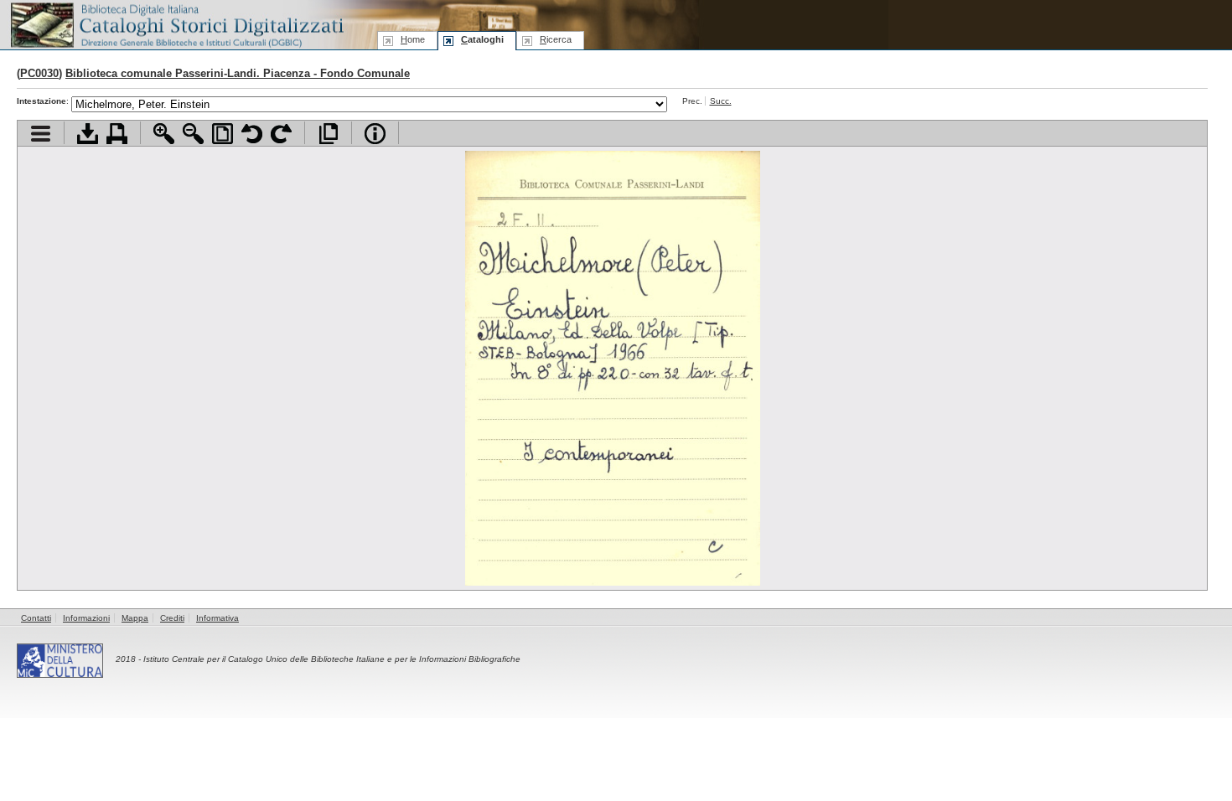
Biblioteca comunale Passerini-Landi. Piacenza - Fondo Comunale (237, 73)
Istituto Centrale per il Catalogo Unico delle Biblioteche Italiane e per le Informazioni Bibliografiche (331, 659)
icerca (556, 39)
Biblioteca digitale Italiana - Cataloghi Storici (176, 24)
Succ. (721, 101)
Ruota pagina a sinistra (251, 133)
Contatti (36, 618)
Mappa (135, 618)
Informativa (217, 618)
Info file (375, 133)
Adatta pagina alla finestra (222, 133)
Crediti (172, 618)
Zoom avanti (163, 133)
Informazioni (86, 618)
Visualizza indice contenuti (40, 133)
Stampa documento (116, 133)
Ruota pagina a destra (281, 133)
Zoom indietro (193, 133)
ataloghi (482, 39)
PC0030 (39, 73)
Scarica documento (87, 133)
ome (413, 39)
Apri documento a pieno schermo (328, 133)
